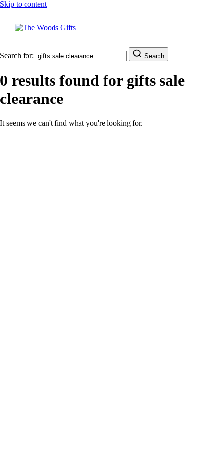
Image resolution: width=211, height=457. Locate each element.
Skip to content (23, 4)
